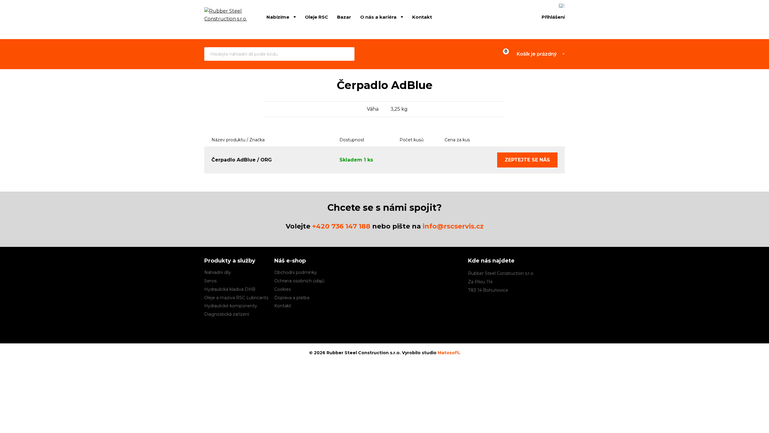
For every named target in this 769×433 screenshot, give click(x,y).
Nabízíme (277, 17)
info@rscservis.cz (453, 226)
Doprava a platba (291, 297)
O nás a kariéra (378, 17)
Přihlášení (553, 17)
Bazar (344, 17)
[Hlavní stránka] (226, 17)
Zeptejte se (527, 160)
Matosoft (448, 352)
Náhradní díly (217, 272)
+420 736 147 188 (341, 226)
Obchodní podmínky (295, 272)
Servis (210, 281)
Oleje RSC (316, 17)
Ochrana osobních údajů (299, 281)
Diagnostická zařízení (226, 314)
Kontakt (422, 17)
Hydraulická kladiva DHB (229, 289)
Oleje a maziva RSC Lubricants (236, 297)
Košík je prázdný (537, 54)
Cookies (282, 289)
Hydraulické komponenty (230, 306)
